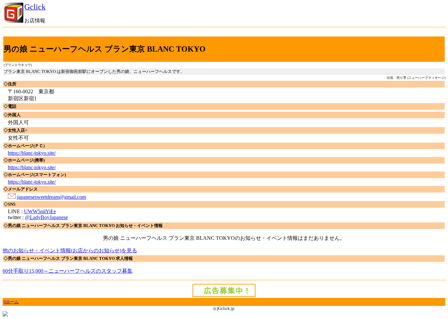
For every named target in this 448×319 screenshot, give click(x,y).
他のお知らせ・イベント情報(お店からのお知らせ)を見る (70, 250)
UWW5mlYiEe (40, 211)
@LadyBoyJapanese (46, 217)
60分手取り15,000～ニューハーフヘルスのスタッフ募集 (67, 271)
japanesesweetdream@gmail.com (51, 197)
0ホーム (11, 301)
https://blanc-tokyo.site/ (32, 153)
